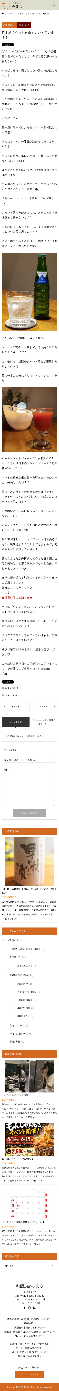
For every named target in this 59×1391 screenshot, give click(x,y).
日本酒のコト (25, 1000)
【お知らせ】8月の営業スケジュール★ (23, 1222)
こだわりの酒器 (26, 992)
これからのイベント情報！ (16, 1095)
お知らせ (15, 957)
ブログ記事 (8, 940)
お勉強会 (22, 984)
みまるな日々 (9, 24)
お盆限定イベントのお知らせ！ (19, 1158)
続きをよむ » (11, 918)
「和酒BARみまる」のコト (25, 949)
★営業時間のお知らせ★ (17, 597)
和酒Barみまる (29, 1286)
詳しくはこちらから (29, 1374)
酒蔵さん (22, 1016)
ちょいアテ (16, 1025)
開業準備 (15, 1041)
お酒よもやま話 (19, 975)
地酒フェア (23, 966)
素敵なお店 (23, 1008)
